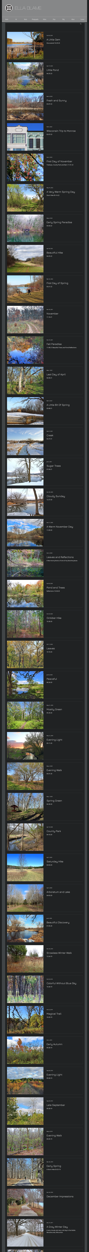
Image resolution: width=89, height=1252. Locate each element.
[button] (81, 24)
